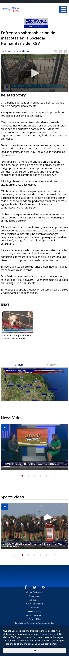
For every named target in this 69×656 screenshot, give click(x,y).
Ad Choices (34, 600)
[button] (34, 73)
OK (34, 650)
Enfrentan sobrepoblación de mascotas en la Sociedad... (16, 337)
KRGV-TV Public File (34, 603)
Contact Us (34, 607)
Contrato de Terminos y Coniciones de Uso (34, 623)
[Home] (22, 10)
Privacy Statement (34, 615)
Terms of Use (34, 619)
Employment (34, 596)
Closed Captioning (34, 592)
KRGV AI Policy (34, 611)
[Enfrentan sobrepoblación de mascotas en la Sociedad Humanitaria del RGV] (17, 322)
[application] (34, 73)
